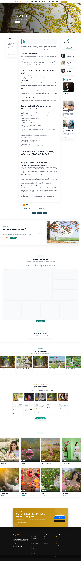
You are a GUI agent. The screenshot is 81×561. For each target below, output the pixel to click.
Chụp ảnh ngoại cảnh (34, 538)
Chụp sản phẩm (33, 546)
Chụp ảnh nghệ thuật (34, 536)
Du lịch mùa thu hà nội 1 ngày (17, 411)
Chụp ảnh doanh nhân (34, 541)
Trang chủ (16, 13)
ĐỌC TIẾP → (15, 413)
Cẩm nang (22, 13)
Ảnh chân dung (38, 410)
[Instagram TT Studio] (16, 546)
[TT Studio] (18, 2)
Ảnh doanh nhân (61, 410)
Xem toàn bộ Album (40, 321)
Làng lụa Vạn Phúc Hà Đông (28, 410)
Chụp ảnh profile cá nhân (34, 543)
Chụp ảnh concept (33, 550)
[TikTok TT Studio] (19, 546)
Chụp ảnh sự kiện (33, 548)
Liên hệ (55, 556)
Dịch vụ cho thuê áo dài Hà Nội (11, 47)
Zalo (68, 47)
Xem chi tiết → (13, 237)
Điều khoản (51, 556)
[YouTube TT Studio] (21, 546)
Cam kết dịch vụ (46, 543)
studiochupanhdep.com (61, 543)
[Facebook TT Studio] (14, 546)
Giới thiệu (45, 536)
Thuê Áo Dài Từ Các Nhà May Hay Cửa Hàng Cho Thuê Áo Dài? (11, 51)
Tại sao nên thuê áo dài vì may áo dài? (11, 44)
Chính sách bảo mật (46, 556)
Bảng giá (45, 538)
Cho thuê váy (33, 553)
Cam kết (41, 556)
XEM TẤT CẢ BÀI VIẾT (40, 418)
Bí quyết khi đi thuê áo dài (11, 54)
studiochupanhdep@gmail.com (62, 541)
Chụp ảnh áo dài (50, 407)
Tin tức (19, 13)
